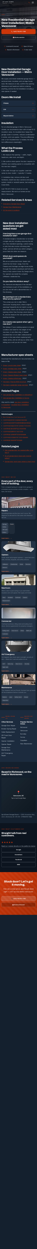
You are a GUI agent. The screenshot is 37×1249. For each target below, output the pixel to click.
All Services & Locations (11, 210)
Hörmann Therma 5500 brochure (14, 382)
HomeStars (18, 854)
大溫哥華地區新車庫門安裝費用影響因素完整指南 (17, 423)
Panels (12, 524)
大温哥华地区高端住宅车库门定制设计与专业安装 (17, 426)
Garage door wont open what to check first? (20, 461)
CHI (4, 109)
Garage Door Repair (8, 725)
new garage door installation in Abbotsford (17, 395)
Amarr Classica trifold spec (12, 378)
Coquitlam (23, 740)
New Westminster (26, 744)
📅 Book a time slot (18, 904)
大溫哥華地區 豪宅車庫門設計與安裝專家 (14, 428)
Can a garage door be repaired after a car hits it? (19, 451)
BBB (18, 864)
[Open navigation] (32, 2)
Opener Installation (7, 741)
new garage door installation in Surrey (16, 398)
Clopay (6, 103)
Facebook (18, 859)
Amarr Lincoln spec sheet (12, 365)
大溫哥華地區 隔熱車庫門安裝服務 (12, 440)
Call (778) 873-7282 (19, 31)
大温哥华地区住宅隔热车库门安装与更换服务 (15, 437)
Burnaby (23, 734)
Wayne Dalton (8, 116)
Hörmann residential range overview (15, 385)
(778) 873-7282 (26, 817)
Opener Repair (6, 744)
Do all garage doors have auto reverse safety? (18, 457)
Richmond (23, 727)
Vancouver (24, 730)
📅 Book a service (18, 37)
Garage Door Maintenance (12, 207)
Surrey (22, 737)
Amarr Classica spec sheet (12, 372)
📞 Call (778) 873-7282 (18, 898)
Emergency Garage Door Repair (14, 204)
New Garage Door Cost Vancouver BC (14, 417)
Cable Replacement (8, 732)
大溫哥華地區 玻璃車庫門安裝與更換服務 (14, 434)
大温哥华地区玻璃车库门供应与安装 (13, 431)
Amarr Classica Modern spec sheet (15, 375)
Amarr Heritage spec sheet (12, 369)
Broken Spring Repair (8, 729)
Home (3, 14)
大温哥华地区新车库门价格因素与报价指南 (15, 420)
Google (18, 849)
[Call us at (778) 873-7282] (29, 2)
